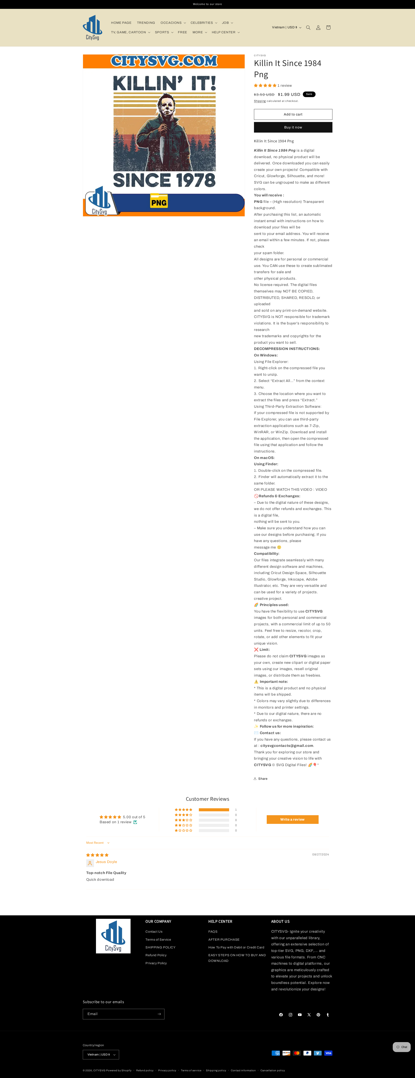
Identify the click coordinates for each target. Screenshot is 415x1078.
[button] (173, 22)
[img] (97, 855)
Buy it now (293, 127)
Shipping (260, 100)
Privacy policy (167, 1070)
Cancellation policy (272, 1070)
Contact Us (153, 931)
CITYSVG (99, 1070)
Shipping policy (216, 1070)
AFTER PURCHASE (224, 939)
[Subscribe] (159, 1014)
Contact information (243, 1070)
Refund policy (145, 1070)
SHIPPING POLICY (160, 947)
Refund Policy (155, 955)
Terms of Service (158, 939)
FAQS (213, 931)
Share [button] (262, 778)
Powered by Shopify (118, 1070)
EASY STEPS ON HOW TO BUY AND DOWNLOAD (237, 957)
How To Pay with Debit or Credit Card (236, 947)
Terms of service (191, 1070)
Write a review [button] (292, 819)
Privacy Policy (156, 963)
